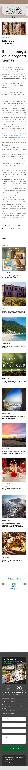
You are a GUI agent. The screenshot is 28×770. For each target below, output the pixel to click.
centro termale (17, 137)
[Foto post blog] (14, 532)
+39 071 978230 (7, 2)
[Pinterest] (22, 231)
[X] (6, 231)
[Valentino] (14, 458)
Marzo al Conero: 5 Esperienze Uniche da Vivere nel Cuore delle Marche (13, 452)
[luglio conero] (14, 283)
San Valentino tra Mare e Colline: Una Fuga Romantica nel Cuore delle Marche (13, 488)
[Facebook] (3, 231)
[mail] (10, 240)
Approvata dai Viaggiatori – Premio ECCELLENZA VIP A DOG (12, 276)
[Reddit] (8, 231)
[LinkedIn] (11, 231)
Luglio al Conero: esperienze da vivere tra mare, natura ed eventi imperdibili (13, 311)
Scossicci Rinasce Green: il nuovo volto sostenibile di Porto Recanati (14, 382)
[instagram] (5, 240)
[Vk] (24, 231)
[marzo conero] (14, 423)
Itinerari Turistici (6, 37)
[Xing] (3, 234)
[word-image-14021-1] (14, 318)
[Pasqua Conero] (14, 388)
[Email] (15, 234)
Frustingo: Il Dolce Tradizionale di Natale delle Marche (12, 561)
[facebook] (2, 240)
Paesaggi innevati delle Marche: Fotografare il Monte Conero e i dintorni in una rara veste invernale (12, 525)
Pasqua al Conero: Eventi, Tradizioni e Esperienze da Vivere (13, 417)
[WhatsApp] (14, 231)
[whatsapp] (7, 240)
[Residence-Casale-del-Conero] (14, 247)
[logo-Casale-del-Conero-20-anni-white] (14, 684)
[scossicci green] (14, 353)
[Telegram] (16, 231)
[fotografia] (14, 495)
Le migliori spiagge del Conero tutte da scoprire (13, 347)
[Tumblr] (19, 231)
